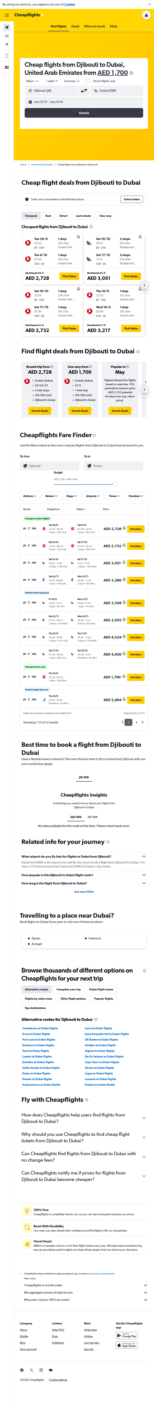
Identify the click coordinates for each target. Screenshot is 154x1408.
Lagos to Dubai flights (99, 1073)
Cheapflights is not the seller (43, 1285)
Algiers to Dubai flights (99, 1050)
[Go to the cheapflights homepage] (29, 15)
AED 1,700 (112, 72)
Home (23, 164)
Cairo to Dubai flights (98, 1028)
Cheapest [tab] (31, 215)
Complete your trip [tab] (69, 989)
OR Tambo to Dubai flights (101, 1039)
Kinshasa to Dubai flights (38, 1045)
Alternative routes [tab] (36, 989)
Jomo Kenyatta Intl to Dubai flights (107, 1034)
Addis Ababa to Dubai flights (41, 1067)
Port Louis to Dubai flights (38, 1039)
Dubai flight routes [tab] (101, 989)
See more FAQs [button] (84, 891)
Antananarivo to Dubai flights (41, 1084)
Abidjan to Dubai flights (100, 1045)
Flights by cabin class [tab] (38, 998)
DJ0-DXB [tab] (75, 817)
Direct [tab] (63, 215)
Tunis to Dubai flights (35, 1050)
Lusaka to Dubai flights (37, 1056)
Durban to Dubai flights (100, 1084)
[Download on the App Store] (127, 1345)
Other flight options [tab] (73, 998)
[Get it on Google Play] (127, 1335)
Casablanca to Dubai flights (40, 1028)
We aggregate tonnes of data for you (48, 1292)
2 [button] (136, 722)
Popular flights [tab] (103, 998)
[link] (39, 411)
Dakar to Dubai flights (36, 1073)
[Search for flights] (7, 27)
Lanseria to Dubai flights (100, 1079)
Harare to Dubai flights (99, 1067)
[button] (149, 4)
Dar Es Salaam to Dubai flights (104, 1056)
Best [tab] (48, 215)
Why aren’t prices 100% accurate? (47, 1300)
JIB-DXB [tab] (84, 777)
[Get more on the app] (7, 56)
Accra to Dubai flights (36, 1034)
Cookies (69, 4)
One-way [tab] (105, 215)
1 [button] (128, 722)
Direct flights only (104, 81)
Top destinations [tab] (35, 1008)
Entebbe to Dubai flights (38, 1062)
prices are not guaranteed (101, 1273)
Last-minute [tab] (83, 215)
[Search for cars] (7, 36)
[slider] (115, 484)
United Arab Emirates (42, 164)
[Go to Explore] (7, 44)
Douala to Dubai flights (37, 1079)
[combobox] (72, 81)
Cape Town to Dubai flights (102, 1062)
